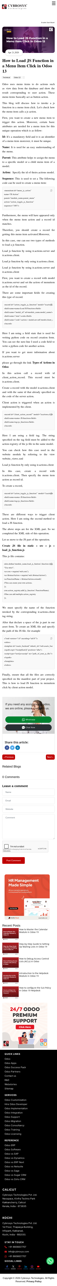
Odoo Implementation (16, 1108)
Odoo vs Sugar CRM (15, 1175)
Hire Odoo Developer (16, 1104)
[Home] (14, 9)
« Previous (9, 757)
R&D (7, 1080)
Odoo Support (12, 1116)
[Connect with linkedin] (25, 1266)
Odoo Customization (15, 1099)
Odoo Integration (14, 1112)
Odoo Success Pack (15, 1067)
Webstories (11, 1084)
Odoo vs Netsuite (14, 1166)
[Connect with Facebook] (7, 1266)
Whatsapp (30, 720)
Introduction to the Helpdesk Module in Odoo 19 (33, 974)
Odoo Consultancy (14, 1125)
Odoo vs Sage (12, 1170)
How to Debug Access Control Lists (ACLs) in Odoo (34, 960)
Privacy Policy (33, 1281)
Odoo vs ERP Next (14, 1162)
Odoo (7, 1058)
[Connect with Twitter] (13, 1266)
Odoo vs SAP (12, 1153)
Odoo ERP (10, 1145)
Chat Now (30, 727)
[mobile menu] (53, 3)
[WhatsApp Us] (50, 1261)
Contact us (10, 1075)
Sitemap (9, 1088)
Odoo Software (13, 1149)
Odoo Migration (13, 1121)
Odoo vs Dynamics (14, 1158)
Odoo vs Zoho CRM (15, 1179)
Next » (50, 757)
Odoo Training (12, 1129)
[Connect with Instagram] (32, 1266)
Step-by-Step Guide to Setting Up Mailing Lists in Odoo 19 (34, 945)
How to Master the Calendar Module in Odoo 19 (33, 931)
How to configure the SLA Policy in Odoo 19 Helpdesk (35, 989)
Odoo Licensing (13, 1133)
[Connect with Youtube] (38, 1266)
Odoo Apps (10, 1063)
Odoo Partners (12, 1071)
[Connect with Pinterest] (19, 1266)
